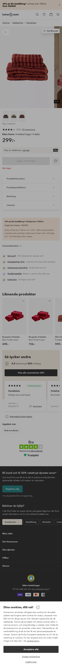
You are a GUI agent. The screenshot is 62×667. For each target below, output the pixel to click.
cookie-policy (33, 641)
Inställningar (31, 662)
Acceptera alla (31, 649)
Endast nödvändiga (31, 656)
